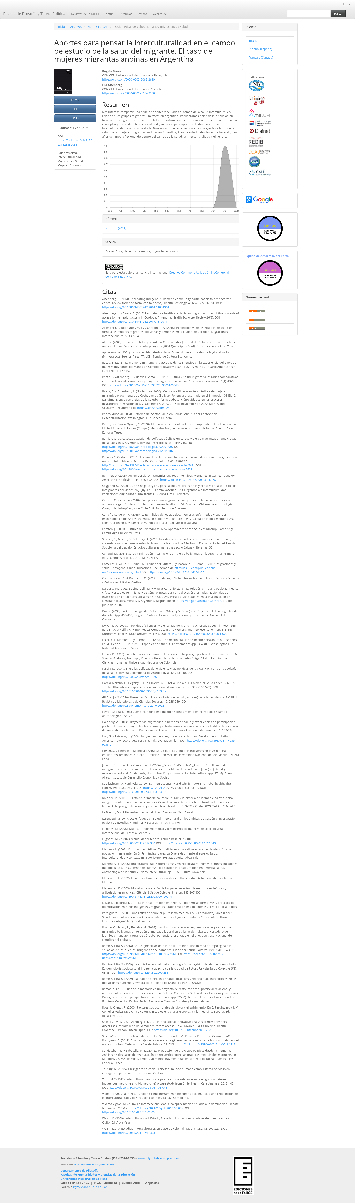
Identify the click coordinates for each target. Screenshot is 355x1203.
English (254, 41)
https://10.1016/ (154, 788)
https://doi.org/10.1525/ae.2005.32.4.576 (188, 480)
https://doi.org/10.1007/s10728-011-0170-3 (138, 1087)
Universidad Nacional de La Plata (83, 1179)
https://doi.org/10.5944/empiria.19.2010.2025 (133, 705)
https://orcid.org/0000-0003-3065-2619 (128, 79)
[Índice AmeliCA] (260, 123)
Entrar (347, 4)
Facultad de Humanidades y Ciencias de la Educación (97, 1175)
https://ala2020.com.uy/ (153, 408)
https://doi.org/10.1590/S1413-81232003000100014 (137, 896)
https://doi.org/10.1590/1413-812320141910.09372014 (139, 954)
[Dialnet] (260, 130)
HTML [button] (75, 100)
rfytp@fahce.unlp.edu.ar (90, 1187)
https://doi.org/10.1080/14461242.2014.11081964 (135, 307)
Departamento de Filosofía (79, 1170)
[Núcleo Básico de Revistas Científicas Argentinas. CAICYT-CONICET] (256, 85)
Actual (110, 14)
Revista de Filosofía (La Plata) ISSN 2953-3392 (94, 1165)
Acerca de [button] (160, 14)
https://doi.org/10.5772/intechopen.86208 (182, 1030)
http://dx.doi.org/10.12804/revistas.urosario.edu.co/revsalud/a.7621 (148, 465)
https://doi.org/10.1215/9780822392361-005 (197, 634)
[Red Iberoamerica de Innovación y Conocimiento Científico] (256, 141)
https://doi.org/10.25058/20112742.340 (128, 843)
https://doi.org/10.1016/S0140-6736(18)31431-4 (134, 792)
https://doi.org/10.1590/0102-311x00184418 (205, 1044)
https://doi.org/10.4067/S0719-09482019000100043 (144, 385)
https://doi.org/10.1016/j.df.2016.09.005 (156, 1108)
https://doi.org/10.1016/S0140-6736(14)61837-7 (134, 691)
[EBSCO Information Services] (254, 161)
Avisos (142, 14)
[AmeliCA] (259, 113)
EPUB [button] (75, 118)
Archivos (126, 14)
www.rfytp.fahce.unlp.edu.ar (158, 1158)
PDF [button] (75, 109)
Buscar (338, 13)
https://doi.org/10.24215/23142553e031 (75, 142)
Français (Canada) (261, 57)
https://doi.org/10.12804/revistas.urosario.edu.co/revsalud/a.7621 (147, 469)
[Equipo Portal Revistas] (270, 273)
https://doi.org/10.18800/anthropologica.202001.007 (137, 447)
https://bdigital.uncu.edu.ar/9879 (199, 601)
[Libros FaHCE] (270, 228)
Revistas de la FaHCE (85, 14)
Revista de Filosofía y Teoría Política (34, 13)
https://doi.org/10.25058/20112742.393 (128, 1133)
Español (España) (260, 49)
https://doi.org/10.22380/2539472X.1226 (129, 677)
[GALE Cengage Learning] (260, 173)
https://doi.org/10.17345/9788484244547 (176, 572)
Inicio (61, 27)
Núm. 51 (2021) (98, 27)
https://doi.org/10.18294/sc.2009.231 (143, 972)
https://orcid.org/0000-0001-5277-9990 (128, 93)
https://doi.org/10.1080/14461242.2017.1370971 (134, 321)
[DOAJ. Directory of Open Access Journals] (259, 151)
